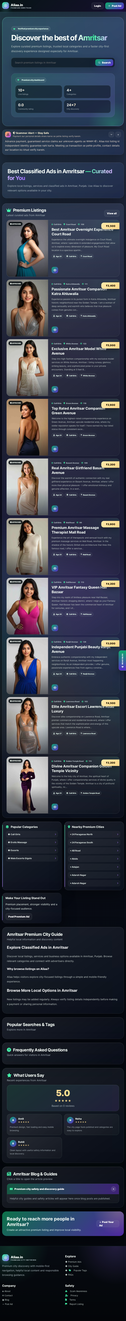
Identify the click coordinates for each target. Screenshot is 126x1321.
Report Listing (77, 1304)
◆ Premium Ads (73, 1261)
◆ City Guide (72, 1266)
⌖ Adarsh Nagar (78, 875)
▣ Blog (5, 1299)
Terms (72, 1299)
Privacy (74, 1295)
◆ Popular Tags (76, 1270)
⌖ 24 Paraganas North (81, 834)
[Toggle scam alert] (111, 134)
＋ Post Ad (7, 1304)
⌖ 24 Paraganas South (81, 842)
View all (112, 213)
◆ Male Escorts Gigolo (20, 858)
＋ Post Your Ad (106, 1223)
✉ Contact (7, 1295)
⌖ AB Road (75, 850)
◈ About (6, 1291)
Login (97, 5)
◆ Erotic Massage (17, 842)
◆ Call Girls (14, 834)
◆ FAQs (69, 1274)
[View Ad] (55, 270)
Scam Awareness (78, 1291)
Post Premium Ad (18, 916)
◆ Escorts (13, 850)
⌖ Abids (74, 858)
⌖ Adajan (74, 867)
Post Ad (116, 5)
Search (106, 62)
